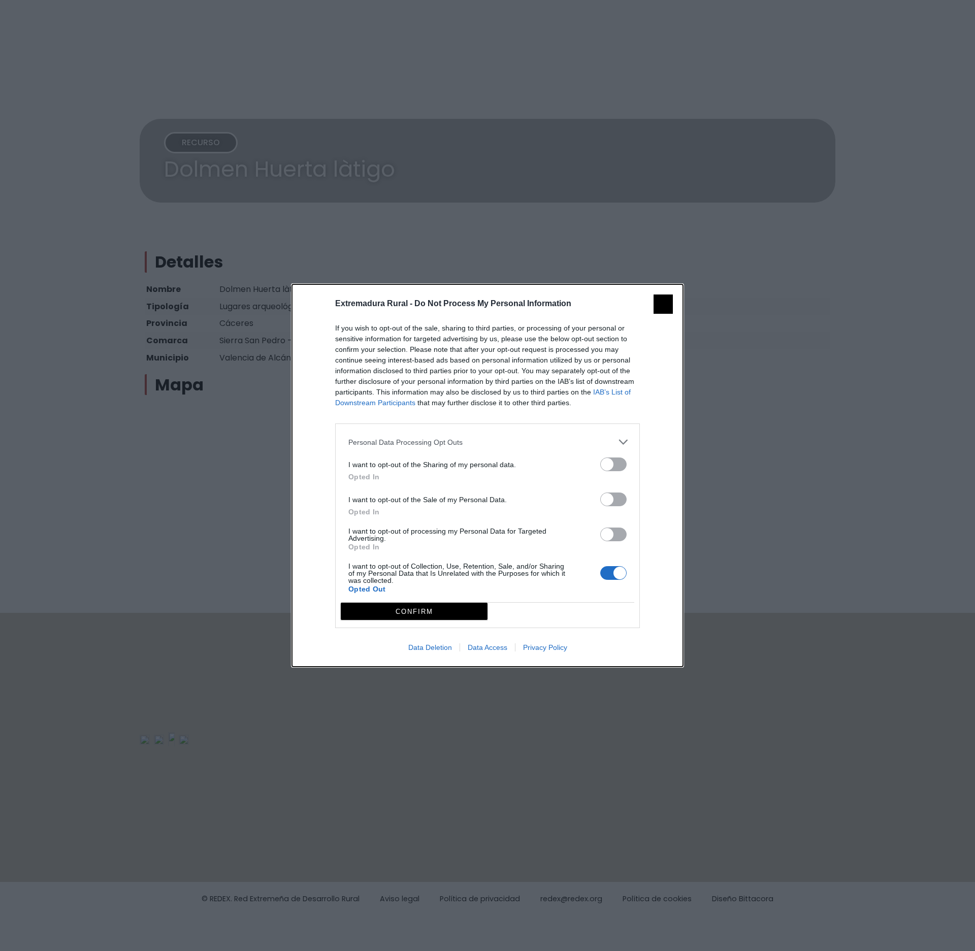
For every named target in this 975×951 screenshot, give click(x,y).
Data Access (487, 647)
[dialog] (487, 475)
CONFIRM (414, 611)
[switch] (613, 464)
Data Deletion (430, 647)
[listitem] (487, 442)
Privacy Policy (545, 647)
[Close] (663, 304)
